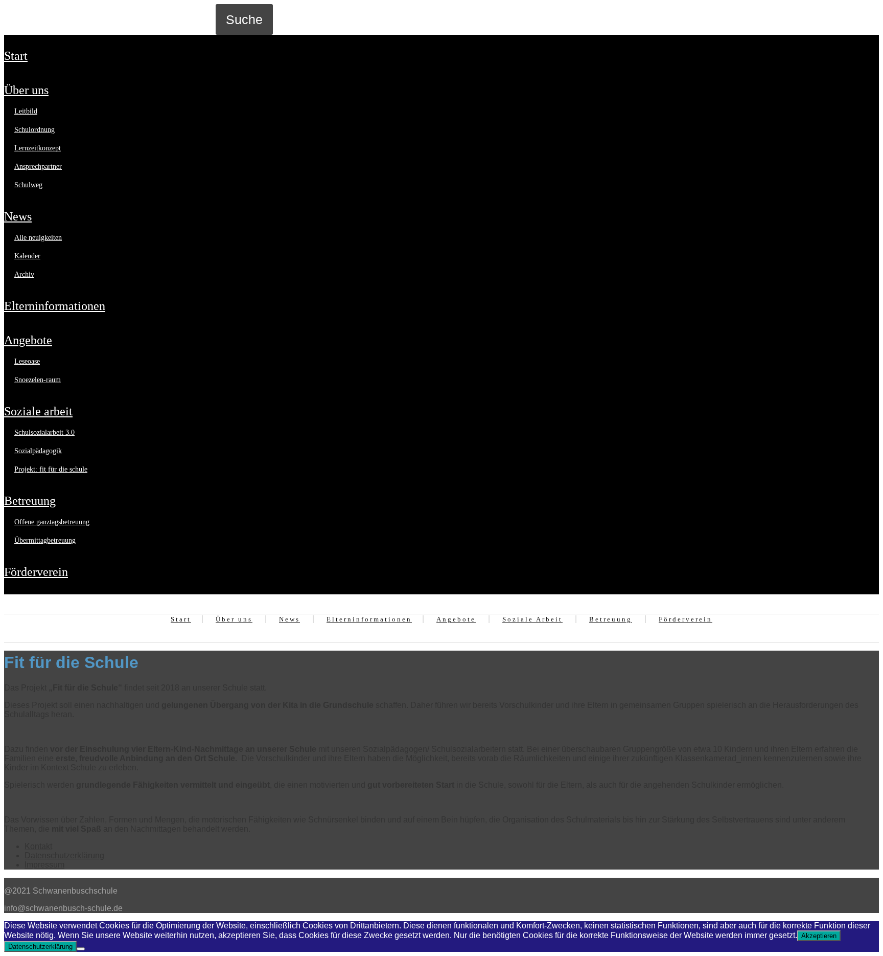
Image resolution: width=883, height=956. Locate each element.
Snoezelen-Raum (37, 380)
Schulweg (28, 185)
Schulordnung (34, 130)
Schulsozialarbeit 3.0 (44, 432)
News (18, 216)
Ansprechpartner (38, 166)
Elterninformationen (54, 306)
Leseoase (27, 361)
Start (16, 55)
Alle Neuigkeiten (38, 237)
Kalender (27, 256)
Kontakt (38, 846)
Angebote (28, 340)
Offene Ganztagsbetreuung (51, 522)
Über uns (26, 90)
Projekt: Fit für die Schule (50, 469)
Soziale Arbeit (38, 411)
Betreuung (30, 500)
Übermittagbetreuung (45, 540)
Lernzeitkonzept (37, 148)
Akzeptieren (818, 936)
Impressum (44, 864)
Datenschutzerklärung (64, 855)
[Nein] (81, 948)
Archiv (24, 274)
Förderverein (36, 572)
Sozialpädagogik (38, 451)
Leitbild (25, 111)
